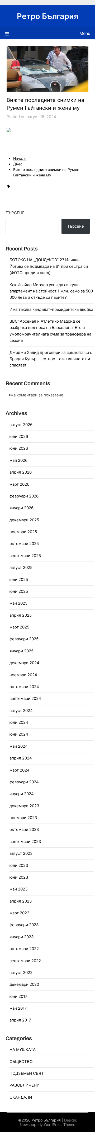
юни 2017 (18, 996)
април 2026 (21, 472)
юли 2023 (19, 865)
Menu (84, 33)
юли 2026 (19, 436)
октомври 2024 (24, 686)
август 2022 (21, 972)
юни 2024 (19, 734)
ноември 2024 (23, 674)
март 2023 (20, 912)
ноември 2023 (23, 817)
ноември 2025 (23, 531)
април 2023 (21, 901)
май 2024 (19, 746)
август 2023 (21, 853)
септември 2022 (25, 960)
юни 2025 (19, 591)
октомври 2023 (24, 829)
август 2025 (21, 567)
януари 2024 (22, 793)
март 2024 (20, 770)
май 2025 (18, 603)
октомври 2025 (24, 543)
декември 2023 (24, 805)
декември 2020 (24, 984)
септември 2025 (25, 555)
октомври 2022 (24, 948)
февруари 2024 (24, 781)
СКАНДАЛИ (21, 1097)
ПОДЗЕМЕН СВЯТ (27, 1073)
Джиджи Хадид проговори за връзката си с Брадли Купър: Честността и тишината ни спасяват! (51, 359)
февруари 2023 (24, 924)
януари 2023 (22, 936)
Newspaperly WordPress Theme (47, 1124)
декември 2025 (24, 519)
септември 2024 (25, 698)
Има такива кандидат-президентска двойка (51, 309)
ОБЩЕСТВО (21, 1061)
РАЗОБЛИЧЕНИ (25, 1085)
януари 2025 (22, 650)
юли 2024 (19, 722)
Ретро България (47, 16)
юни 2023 (19, 877)
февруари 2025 (24, 638)
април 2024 (21, 758)
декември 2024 (24, 662)
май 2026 (18, 460)
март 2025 (19, 627)
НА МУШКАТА (23, 1049)
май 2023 (19, 889)
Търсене (15, 212)
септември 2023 (25, 841)
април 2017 (20, 1020)
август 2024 (21, 710)
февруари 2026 (24, 496)
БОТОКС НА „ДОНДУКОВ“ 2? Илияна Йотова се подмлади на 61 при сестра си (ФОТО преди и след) (49, 266)
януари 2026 (22, 507)
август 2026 (21, 424)
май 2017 (18, 1008)
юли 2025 (19, 579)
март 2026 (19, 484)
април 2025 (21, 615)
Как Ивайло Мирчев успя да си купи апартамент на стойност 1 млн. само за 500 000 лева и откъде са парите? (51, 291)
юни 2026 (19, 448)
